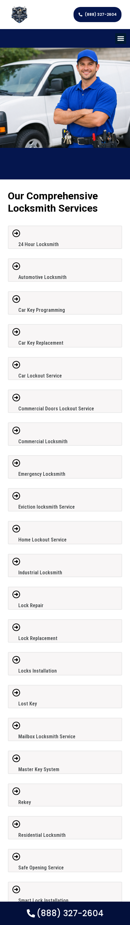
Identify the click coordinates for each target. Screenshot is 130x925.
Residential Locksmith (42, 835)
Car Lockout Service (40, 376)
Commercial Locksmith (43, 441)
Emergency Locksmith (41, 474)
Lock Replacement (37, 638)
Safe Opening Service (41, 868)
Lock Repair (31, 605)
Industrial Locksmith (40, 573)
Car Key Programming (41, 310)
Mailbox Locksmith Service (46, 737)
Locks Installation (37, 671)
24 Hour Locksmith (38, 244)
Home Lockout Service (42, 540)
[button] (120, 38)
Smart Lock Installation (43, 901)
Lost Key (27, 704)
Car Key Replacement (40, 343)
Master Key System (38, 769)
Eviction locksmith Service (46, 507)
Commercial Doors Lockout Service (56, 409)
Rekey (24, 802)
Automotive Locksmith (42, 277)
